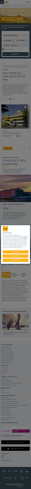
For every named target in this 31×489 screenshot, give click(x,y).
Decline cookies (15, 256)
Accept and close (15, 260)
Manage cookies (15, 251)
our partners (24, 237)
